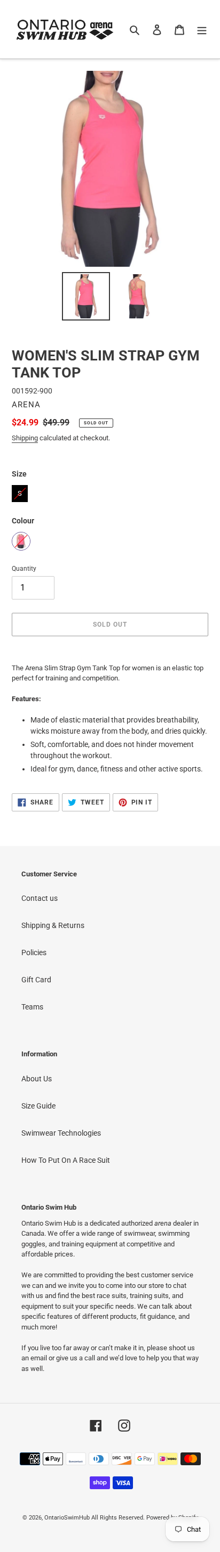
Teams (32, 1007)
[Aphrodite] (21, 541)
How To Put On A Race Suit (65, 1160)
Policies (33, 952)
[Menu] (202, 29)
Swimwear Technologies (61, 1133)
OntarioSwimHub (67, 1517)
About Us (36, 1078)
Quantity (24, 568)
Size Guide (38, 1106)
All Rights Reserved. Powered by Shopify (144, 1517)
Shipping (25, 438)
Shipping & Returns (52, 925)
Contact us (39, 898)
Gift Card (36, 979)
